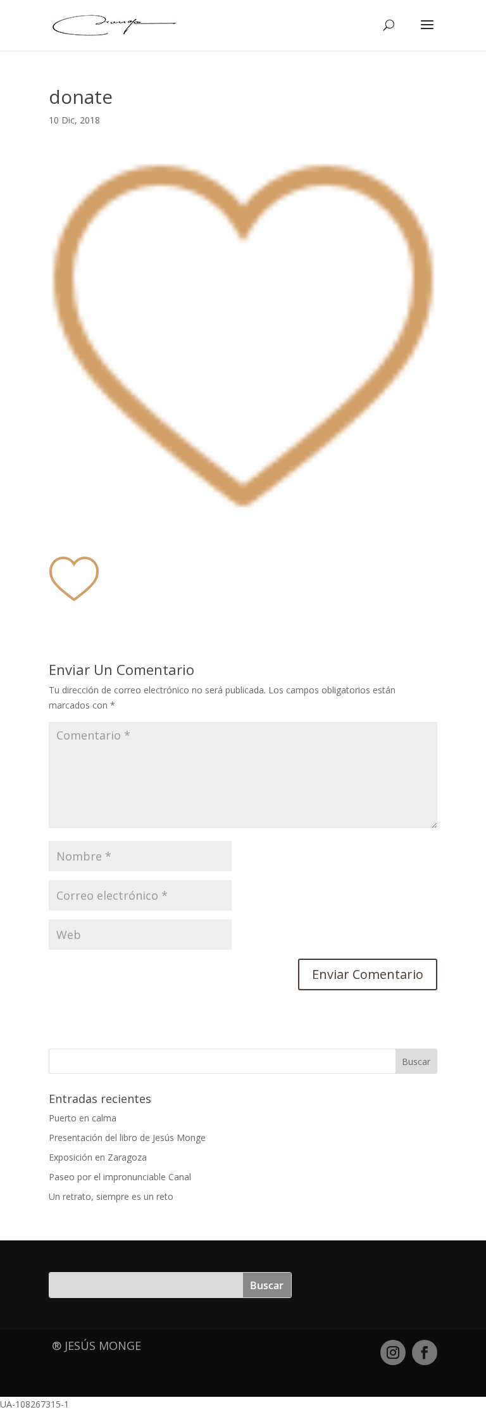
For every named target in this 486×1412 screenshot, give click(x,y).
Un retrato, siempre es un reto (111, 1196)
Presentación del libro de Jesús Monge (127, 1137)
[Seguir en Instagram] (393, 1352)
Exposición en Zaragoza (98, 1157)
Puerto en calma (82, 1118)
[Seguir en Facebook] (424, 1352)
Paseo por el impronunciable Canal (120, 1177)
